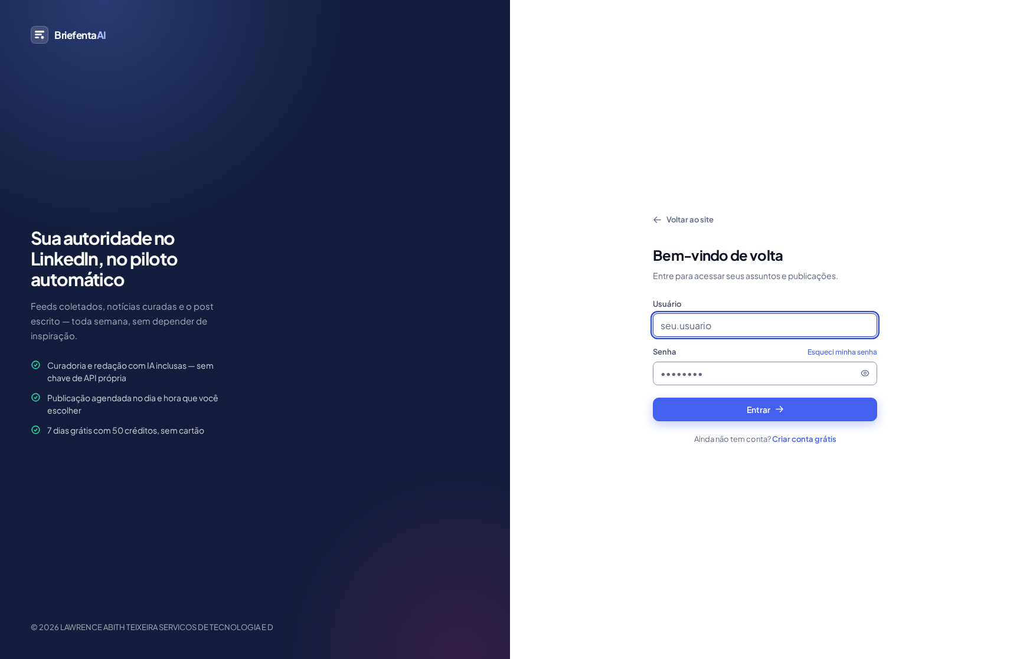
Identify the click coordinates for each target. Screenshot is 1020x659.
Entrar (758, 409)
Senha (765, 351)
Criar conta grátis (804, 439)
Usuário (667, 304)
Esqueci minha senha (842, 351)
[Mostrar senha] (865, 373)
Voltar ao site (690, 219)
